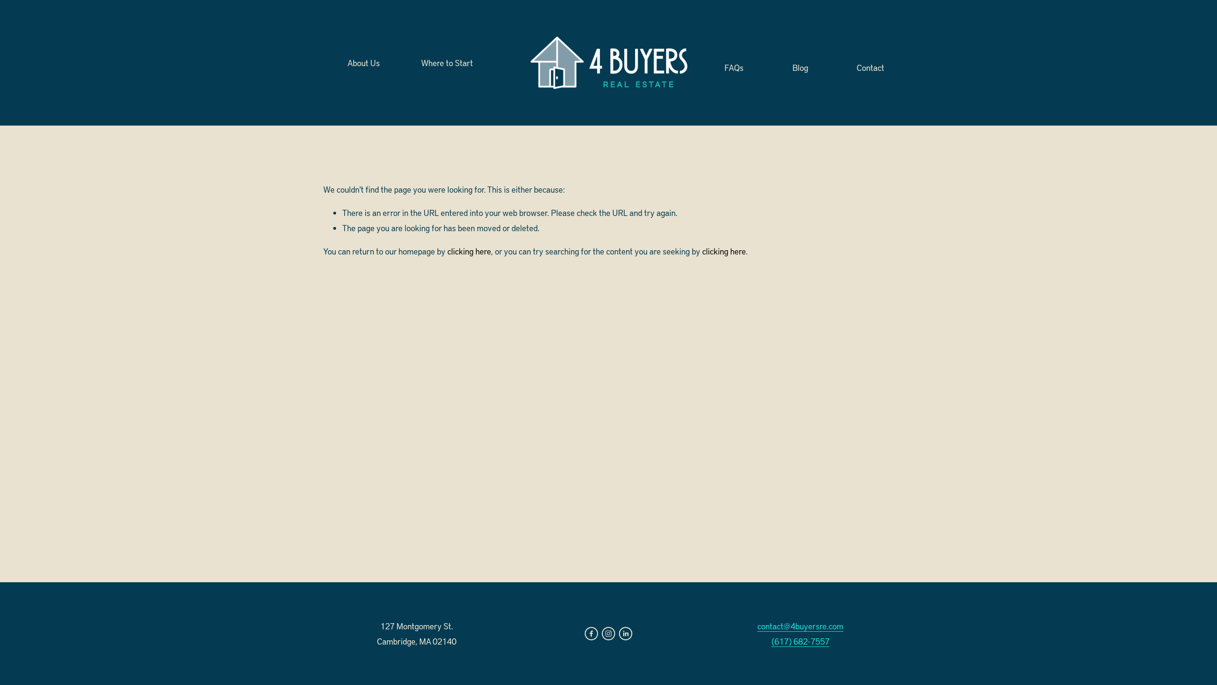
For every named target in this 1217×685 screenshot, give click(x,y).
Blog (800, 66)
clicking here (469, 250)
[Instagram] (608, 633)
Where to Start (447, 62)
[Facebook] (591, 633)
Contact (870, 66)
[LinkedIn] (625, 633)
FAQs (734, 66)
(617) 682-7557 (801, 641)
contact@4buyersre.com (800, 625)
